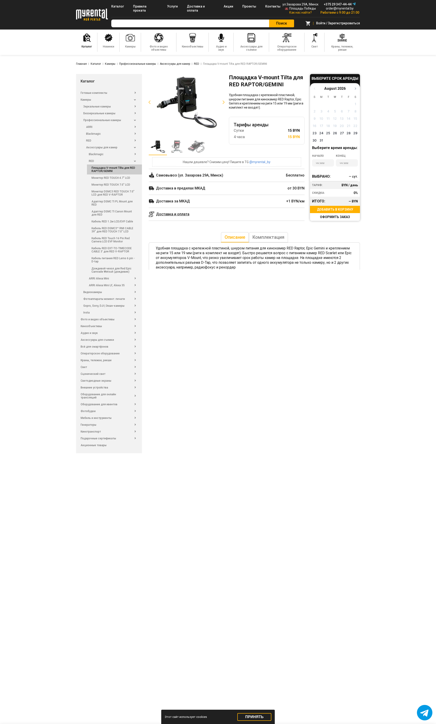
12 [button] (335, 118)
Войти (320, 23)
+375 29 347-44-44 (338, 4)
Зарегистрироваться (344, 23)
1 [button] (355, 104)
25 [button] (328, 133)
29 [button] (355, 133)
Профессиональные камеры (137, 63)
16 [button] (314, 126)
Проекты (249, 6)
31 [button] (321, 140)
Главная (81, 63)
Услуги (172, 6)
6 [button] (342, 111)
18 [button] (328, 126)
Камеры (110, 63)
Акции (228, 6)
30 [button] (314, 140)
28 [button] (349, 133)
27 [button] (342, 133)
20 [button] (342, 126)
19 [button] (335, 126)
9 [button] (315, 118)
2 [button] (315, 111)
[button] (148, 102)
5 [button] (335, 111)
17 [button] (321, 126)
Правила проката (139, 8)
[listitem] (186, 102)
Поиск (281, 23)
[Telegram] (354, 3)
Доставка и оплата (196, 8)
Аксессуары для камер (175, 63)
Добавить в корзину (335, 209)
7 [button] (348, 111)
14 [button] (348, 118)
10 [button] (321, 118)
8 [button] (355, 111)
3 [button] (321, 111)
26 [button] (335, 133)
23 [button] (314, 133)
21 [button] (348, 126)
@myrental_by (259, 162)
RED (196, 63)
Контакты (272, 6)
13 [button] (342, 118)
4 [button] (328, 111)
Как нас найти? (300, 12)
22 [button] (355, 126)
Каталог (117, 6)
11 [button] (328, 118)
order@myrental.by (340, 8)
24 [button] (321, 133)
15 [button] (355, 118)
